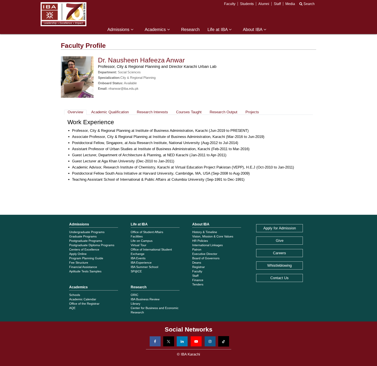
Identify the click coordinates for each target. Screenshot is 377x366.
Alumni (263, 4)
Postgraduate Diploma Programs (91, 245)
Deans (196, 262)
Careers (279, 253)
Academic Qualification (110, 112)
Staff (277, 4)
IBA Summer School (144, 267)
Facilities (137, 236)
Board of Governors (205, 258)
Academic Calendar (82, 299)
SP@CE (136, 271)
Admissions (119, 29)
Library (135, 303)
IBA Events (138, 258)
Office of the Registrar (84, 303)
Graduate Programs (83, 236)
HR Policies (200, 240)
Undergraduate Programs (87, 232)
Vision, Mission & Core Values (212, 236)
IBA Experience (141, 262)
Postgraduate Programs (85, 240)
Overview (75, 112)
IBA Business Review (145, 299)
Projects (252, 112)
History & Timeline (204, 232)
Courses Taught (189, 112)
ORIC (134, 295)
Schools (74, 295)
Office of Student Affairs (147, 232)
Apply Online (78, 254)
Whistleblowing (279, 265)
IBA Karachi (63, 14)
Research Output (223, 112)
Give (279, 241)
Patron (196, 249)
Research (190, 29)
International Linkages (207, 245)
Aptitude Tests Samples (85, 271)
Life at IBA (218, 29)
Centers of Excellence (84, 249)
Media (290, 4)
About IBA (253, 29)
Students (247, 4)
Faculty (229, 4)
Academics (156, 29)
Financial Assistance (83, 267)
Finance (197, 280)
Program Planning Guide (86, 258)
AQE (72, 308)
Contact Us (279, 278)
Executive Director (204, 254)
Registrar (198, 267)
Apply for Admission (279, 228)
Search (309, 4)
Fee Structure (78, 262)
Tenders (197, 284)
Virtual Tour (138, 245)
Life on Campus (142, 240)
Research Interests (152, 112)
